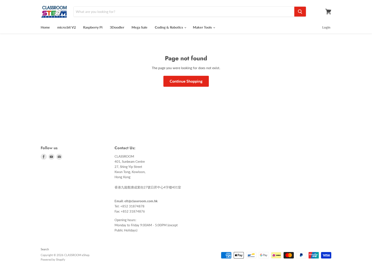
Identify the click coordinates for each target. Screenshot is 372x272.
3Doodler (117, 27)
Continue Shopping (186, 81)
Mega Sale (139, 27)
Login (326, 27)
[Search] (300, 12)
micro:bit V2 (66, 27)
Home (45, 27)
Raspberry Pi (92, 27)
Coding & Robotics (169, 27)
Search (45, 249)
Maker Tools (203, 27)
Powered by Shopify (53, 259)
